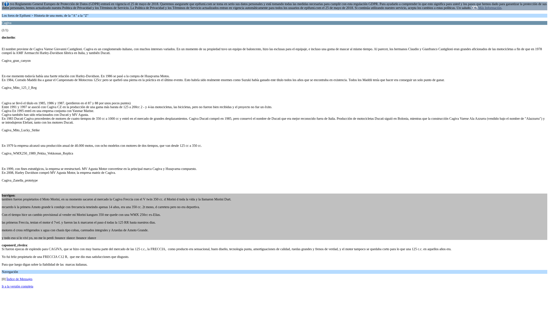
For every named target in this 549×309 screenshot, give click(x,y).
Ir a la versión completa (17, 286)
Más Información (489, 8)
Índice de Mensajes (19, 279)
